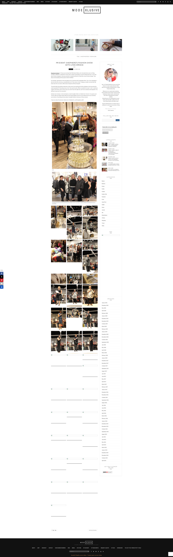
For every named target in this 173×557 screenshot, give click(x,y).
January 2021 (104, 302)
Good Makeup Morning (29, 1)
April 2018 (104, 350)
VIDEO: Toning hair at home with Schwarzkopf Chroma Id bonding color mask (113, 152)
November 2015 (105, 426)
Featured (103, 196)
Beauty (103, 181)
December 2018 (105, 334)
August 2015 (104, 434)
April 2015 (104, 444)
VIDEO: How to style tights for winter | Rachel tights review (113, 159)
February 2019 (105, 329)
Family (103, 188)
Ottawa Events (63, 1)
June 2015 (104, 439)
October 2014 (105, 457)
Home (103, 207)
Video (103, 225)
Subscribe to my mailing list (109, 127)
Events (71, 69)
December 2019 (105, 318)
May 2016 (104, 410)
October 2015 (105, 429)
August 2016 (104, 402)
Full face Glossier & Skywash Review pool (113, 170)
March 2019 (104, 326)
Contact (20, 1)
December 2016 (105, 392)
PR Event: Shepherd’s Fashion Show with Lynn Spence (74, 64)
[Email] (1, 283)
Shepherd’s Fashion (55, 73)
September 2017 (105, 368)
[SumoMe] (1, 287)
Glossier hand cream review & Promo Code (113, 164)
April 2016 (104, 413)
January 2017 (104, 389)
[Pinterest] (1, 280)
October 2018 (105, 339)
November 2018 (105, 336)
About (3, 1)
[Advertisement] (86, 23)
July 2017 (104, 373)
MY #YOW (47, 1)
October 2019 (105, 323)
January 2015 (104, 450)
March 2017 (104, 384)
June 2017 (104, 376)
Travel (103, 223)
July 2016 (104, 405)
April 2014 (104, 460)
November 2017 (105, 363)
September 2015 (105, 431)
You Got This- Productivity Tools (18, 2)
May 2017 (104, 379)
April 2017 (104, 381)
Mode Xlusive (104, 215)
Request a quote (73, 1)
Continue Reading (93, 530)
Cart (8, 1)
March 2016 (104, 415)
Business (103, 183)
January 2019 (104, 331)
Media (42, 1)
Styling (81, 1)
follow (117, 120)
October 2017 (105, 365)
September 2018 (105, 342)
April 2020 (104, 310)
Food (103, 199)
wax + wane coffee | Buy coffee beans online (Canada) (113, 145)
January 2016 (104, 421)
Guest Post (104, 202)
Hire (38, 1)
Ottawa (103, 217)
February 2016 (105, 418)
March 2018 (104, 352)
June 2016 (104, 407)
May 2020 (104, 308)
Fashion (103, 191)
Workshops (5, 2)
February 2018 (105, 355)
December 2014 (105, 452)
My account (54, 1)
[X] (1, 277)
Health (103, 204)
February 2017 (105, 386)
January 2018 (104, 358)
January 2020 (104, 315)
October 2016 (105, 397)
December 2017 (105, 360)
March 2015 (104, 447)
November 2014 (105, 455)
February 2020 (105, 313)
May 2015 (104, 442)
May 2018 (104, 347)
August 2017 (104, 371)
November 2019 (105, 321)
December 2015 (105, 423)
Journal (103, 209)
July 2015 (104, 436)
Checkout (13, 1)
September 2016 (105, 400)
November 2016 (105, 394)
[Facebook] (1, 273)
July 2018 (104, 344)
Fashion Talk (104, 194)
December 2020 (105, 305)
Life (102, 212)
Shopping (104, 220)
